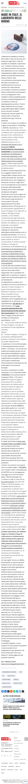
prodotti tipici (18, 683)
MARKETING (11, 766)
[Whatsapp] (10, 755)
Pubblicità (16, 751)
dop (21, 672)
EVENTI (11, 763)
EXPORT (16, 763)
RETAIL (16, 769)
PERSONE (3, 769)
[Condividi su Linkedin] (5, 691)
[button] (2, 3)
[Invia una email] (20, 691)
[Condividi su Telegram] (17, 691)
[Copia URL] (23, 691)
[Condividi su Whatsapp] (14, 691)
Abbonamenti (17, 754)
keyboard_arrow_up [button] (26, 739)
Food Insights (17, 740)
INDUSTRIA (22, 763)
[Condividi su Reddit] (11, 691)
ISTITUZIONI (4, 766)
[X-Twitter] (8, 755)
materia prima (6, 679)
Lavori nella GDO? (18, 743)
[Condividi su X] (8, 691)
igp (3, 676)
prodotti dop (6, 683)
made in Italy (11, 676)
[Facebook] (2, 755)
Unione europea (6, 687)
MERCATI (18, 766)
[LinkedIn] (5, 755)
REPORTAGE (10, 769)
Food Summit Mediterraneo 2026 (16, 7)
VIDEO (2, 773)
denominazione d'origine (9, 672)
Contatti (16, 746)
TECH (21, 769)
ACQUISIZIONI (4, 763)
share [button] (25, 24)
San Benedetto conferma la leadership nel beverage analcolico (12, 724)
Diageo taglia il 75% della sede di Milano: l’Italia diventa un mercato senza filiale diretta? (13, 707)
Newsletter (16, 756)
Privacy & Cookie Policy (20, 759)
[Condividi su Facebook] (2, 691)
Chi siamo (16, 748)
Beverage (5, 704)
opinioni (16, 679)
